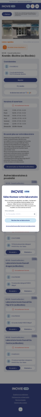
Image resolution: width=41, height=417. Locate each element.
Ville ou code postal (9, 210)
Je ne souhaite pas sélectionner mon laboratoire (20, 226)
